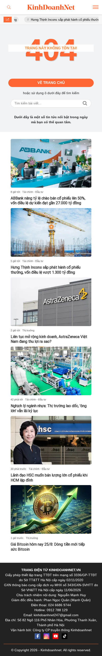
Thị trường (28, 330)
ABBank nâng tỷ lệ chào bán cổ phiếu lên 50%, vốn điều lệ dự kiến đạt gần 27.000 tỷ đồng (48, 200)
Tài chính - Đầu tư (32, 191)
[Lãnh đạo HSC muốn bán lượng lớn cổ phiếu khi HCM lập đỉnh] (51, 440)
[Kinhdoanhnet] (51, 7)
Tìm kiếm (85, 103)
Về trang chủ (51, 83)
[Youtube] (55, 636)
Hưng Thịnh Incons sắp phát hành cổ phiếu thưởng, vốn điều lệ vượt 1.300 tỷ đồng (45, 270)
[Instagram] (46, 636)
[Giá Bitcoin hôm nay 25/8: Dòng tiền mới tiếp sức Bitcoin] (51, 509)
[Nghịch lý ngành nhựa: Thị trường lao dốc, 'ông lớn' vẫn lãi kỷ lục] (51, 371)
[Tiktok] (64, 636)
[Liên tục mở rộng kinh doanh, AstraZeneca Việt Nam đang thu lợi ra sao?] (51, 301)
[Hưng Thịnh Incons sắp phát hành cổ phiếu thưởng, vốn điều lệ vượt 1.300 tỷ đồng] (51, 232)
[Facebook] (37, 636)
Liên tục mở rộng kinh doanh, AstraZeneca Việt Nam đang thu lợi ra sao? (49, 339)
